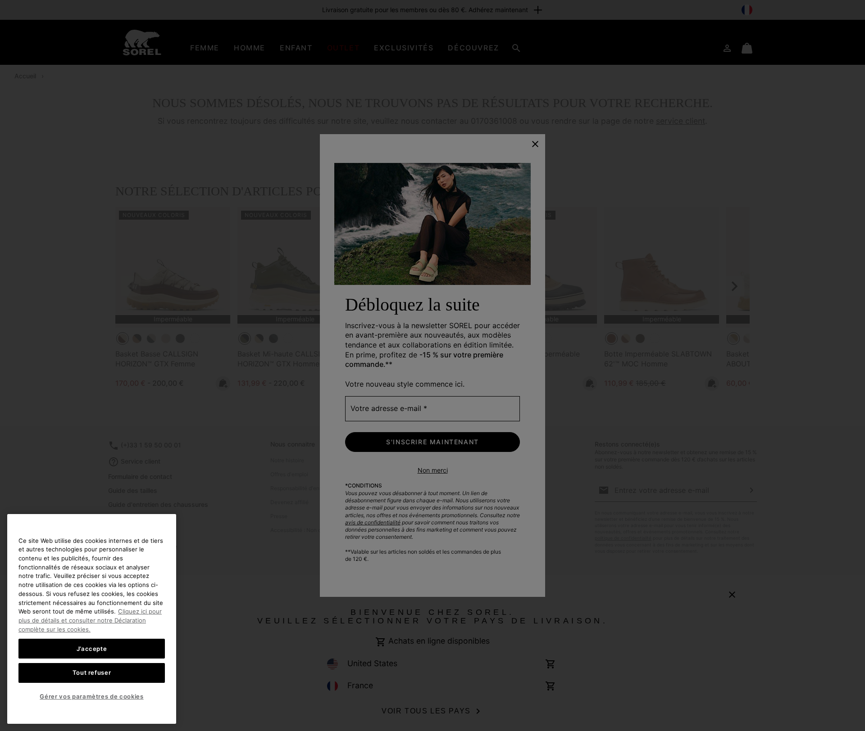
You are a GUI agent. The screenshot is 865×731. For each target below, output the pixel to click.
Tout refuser (92, 672)
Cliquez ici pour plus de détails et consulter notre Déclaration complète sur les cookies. (90, 620)
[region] (91, 619)
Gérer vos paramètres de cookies (91, 696)
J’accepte (92, 648)
